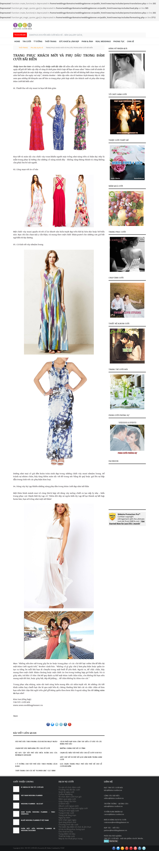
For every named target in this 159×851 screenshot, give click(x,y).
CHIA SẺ (130, 41)
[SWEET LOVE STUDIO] (127, 317)
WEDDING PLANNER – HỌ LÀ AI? (32, 804)
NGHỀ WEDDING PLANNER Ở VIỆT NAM (35, 820)
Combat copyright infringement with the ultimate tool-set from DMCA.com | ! (127, 519)
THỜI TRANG (50, 41)
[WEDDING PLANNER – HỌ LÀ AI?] (16, 806)
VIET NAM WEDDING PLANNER (31, 795)
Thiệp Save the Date (22, 66)
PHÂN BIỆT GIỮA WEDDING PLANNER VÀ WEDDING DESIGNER (38, 829)
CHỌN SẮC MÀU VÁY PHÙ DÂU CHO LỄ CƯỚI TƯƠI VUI (80, 753)
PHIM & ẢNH (87, 41)
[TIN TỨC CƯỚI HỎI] (22, 26)
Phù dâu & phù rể (37, 48)
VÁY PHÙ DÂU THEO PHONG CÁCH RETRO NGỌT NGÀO (36, 741)
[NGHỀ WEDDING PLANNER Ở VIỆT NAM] (16, 822)
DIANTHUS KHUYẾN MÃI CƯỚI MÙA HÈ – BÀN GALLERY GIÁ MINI (56, 35)
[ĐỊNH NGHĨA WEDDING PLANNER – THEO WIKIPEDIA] (16, 814)
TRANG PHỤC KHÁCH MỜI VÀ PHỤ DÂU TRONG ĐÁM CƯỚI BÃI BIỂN (59, 57)
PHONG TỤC (118, 41)
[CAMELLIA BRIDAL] (127, 254)
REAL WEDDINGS (103, 41)
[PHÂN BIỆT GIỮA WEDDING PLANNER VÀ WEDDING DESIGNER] (16, 830)
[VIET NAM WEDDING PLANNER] (127, 133)
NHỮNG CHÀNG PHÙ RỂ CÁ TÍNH (72, 748)
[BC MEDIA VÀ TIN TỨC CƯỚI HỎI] (16, 789)
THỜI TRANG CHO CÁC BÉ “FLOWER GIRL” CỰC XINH (35, 770)
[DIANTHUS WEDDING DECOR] (127, 408)
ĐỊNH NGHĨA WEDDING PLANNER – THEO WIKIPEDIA (38, 813)
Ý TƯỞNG (38, 41)
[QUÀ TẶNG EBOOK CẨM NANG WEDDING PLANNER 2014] (127, 71)
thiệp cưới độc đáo (54, 66)
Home (17, 41)
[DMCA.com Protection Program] (111, 842)
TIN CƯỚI (27, 41)
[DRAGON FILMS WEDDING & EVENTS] (127, 454)
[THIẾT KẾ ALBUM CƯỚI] (127, 346)
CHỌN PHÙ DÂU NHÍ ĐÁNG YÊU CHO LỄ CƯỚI (32, 748)
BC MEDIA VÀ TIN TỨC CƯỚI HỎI (32, 787)
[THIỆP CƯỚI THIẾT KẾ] (127, 162)
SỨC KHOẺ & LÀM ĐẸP (69, 41)
